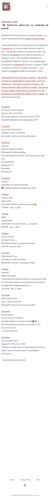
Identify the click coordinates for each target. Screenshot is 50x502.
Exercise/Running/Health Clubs (14, 360)
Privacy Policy (25, 480)
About (13, 480)
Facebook (5, 48)
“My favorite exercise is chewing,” (26, 84)
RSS (37, 480)
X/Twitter (13, 71)
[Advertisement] (25, 389)
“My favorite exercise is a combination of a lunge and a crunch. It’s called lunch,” (24, 81)
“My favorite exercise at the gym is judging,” (19, 78)
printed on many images (35, 39)
